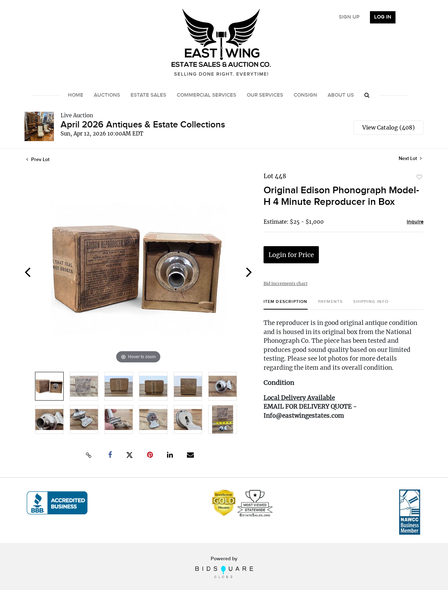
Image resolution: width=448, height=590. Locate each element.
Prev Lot (39, 159)
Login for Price (291, 255)
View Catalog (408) (388, 127)
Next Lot (408, 158)
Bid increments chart (286, 283)
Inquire (415, 222)
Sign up (349, 17)
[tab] (286, 304)
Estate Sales (148, 95)
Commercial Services (206, 95)
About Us (341, 95)
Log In (382, 17)
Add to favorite (419, 177)
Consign (305, 95)
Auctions (107, 95)
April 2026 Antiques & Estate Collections (143, 124)
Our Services (265, 95)
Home (75, 95)
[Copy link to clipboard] (89, 455)
